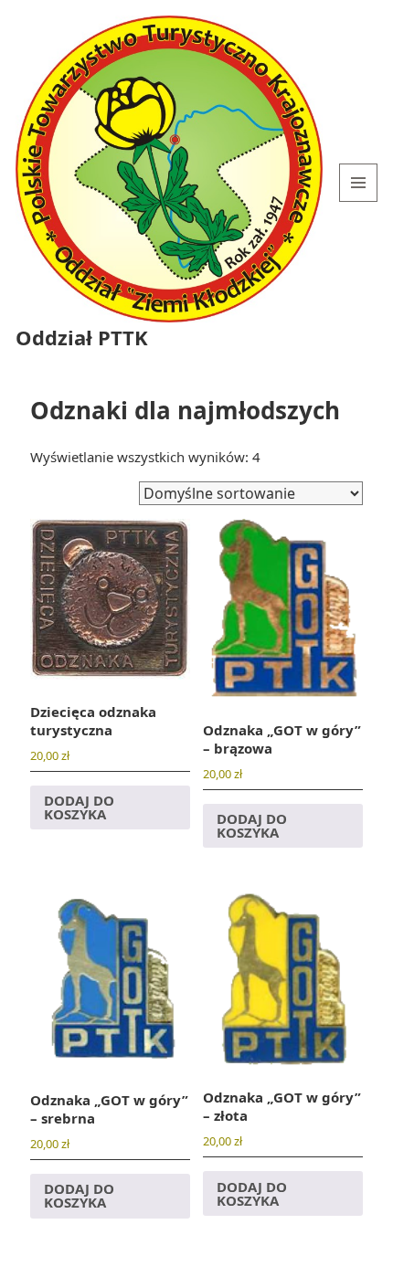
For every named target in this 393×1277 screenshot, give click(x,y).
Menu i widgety (358, 201)
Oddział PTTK (82, 337)
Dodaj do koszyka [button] (79, 807)
